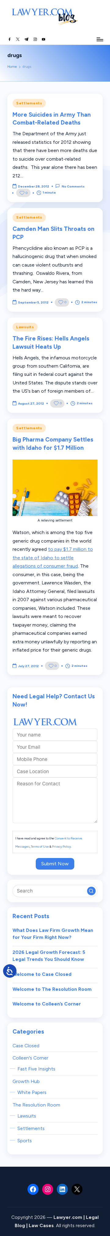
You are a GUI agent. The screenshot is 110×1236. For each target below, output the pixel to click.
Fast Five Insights (36, 1069)
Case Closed (26, 1046)
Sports (24, 1140)
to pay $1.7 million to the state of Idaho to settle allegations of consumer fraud (53, 557)
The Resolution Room (36, 1105)
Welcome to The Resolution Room (52, 989)
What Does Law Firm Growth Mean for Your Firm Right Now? (53, 933)
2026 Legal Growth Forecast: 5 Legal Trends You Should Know (49, 955)
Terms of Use (40, 847)
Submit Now (55, 864)
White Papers (31, 1092)
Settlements (29, 103)
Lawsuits (25, 327)
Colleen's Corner (30, 1058)
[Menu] (100, 39)
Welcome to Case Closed (42, 974)
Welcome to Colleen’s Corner (47, 1004)
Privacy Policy (61, 847)
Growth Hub (26, 1081)
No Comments (73, 186)
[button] (91, 891)
